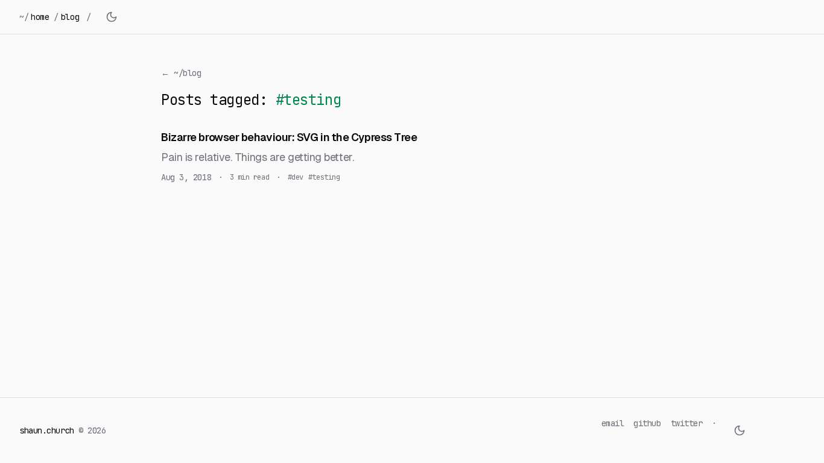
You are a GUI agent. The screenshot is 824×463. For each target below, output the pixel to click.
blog (70, 16)
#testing (324, 177)
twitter (687, 423)
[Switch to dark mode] (111, 17)
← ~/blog (181, 73)
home (40, 16)
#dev (295, 177)
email (612, 423)
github (647, 423)
